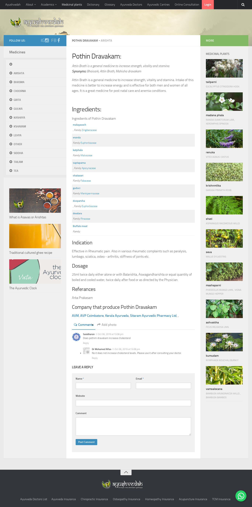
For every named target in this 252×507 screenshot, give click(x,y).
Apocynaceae (89, 168)
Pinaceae (85, 218)
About (29, 4)
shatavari (78, 175)
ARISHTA (19, 73)
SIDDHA (18, 153)
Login (207, 4)
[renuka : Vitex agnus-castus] (224, 138)
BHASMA (19, 82)
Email (140, 378)
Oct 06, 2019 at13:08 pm (110, 334)
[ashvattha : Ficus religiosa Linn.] (224, 309)
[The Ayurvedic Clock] (35, 271)
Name (80, 378)
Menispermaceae (90, 193)
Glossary (110, 4)
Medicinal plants (72, 4)
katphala (78, 150)
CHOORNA (20, 91)
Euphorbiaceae (88, 142)
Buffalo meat (80, 226)
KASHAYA (19, 117)
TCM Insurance (221, 499)
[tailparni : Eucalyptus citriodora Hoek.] (224, 68)
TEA (16, 171)
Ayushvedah (13, 4)
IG (43, 40)
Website (80, 395)
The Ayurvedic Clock (23, 288)
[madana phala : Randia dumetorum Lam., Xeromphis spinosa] (224, 101)
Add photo (109, 325)
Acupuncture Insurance (193, 499)
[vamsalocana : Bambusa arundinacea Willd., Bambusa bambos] (224, 375)
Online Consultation (187, 4)
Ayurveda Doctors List (33, 499)
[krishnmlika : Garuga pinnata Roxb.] (224, 172)
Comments (86, 325)
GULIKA (18, 108)
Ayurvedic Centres (158, 4)
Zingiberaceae (89, 130)
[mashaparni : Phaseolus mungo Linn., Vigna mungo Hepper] (224, 271)
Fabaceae (86, 180)
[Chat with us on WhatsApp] (240, 495)
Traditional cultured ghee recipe (30, 253)
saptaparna (79, 162)
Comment (81, 413)
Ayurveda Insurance (63, 499)
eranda (77, 137)
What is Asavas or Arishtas (27, 217)
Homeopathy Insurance (159, 499)
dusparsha (79, 200)
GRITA (17, 100)
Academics (47, 4)
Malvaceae (86, 155)
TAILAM (18, 162)
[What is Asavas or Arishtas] (35, 200)
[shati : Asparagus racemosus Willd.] (224, 205)
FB (53, 40)
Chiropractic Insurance (94, 499)
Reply (86, 343)
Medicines (17, 52)
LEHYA (17, 135)
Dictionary (93, 4)
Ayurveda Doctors (131, 4)
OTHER (18, 144)
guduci (76, 188)
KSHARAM (20, 126)
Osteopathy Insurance (126, 499)
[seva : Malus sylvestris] (224, 238)
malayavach (79, 124)
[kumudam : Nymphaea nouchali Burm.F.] (224, 342)
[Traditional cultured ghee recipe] (35, 236)
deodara (77, 213)
